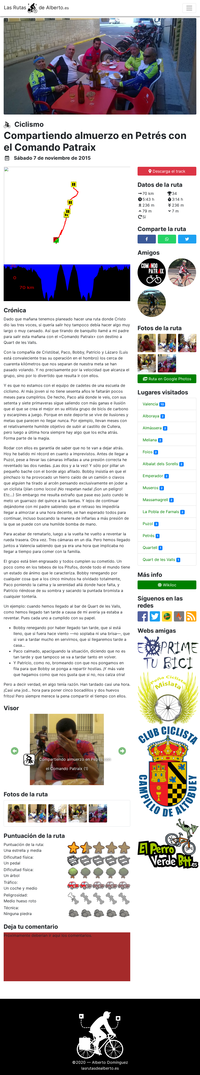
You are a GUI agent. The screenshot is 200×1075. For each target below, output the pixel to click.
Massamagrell (157, 499)
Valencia (153, 403)
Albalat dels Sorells (162, 463)
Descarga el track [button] (168, 171)
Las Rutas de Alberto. (36, 8)
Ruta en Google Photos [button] (169, 378)
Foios (150, 451)
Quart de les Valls (161, 559)
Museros (153, 487)
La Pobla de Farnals (163, 511)
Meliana (152, 439)
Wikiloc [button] (169, 584)
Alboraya (153, 415)
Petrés (150, 535)
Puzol (150, 523)
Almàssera (154, 427)
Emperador (155, 475)
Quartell (152, 547)
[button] (167, 239)
